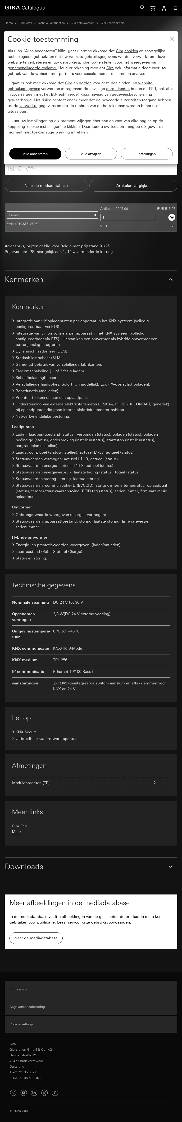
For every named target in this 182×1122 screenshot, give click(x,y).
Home (9, 23)
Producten (25, 23)
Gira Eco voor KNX (113, 23)
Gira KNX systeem (83, 23)
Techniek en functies (51, 23)
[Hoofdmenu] (173, 8)
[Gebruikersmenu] (164, 8)
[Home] (72, 8)
